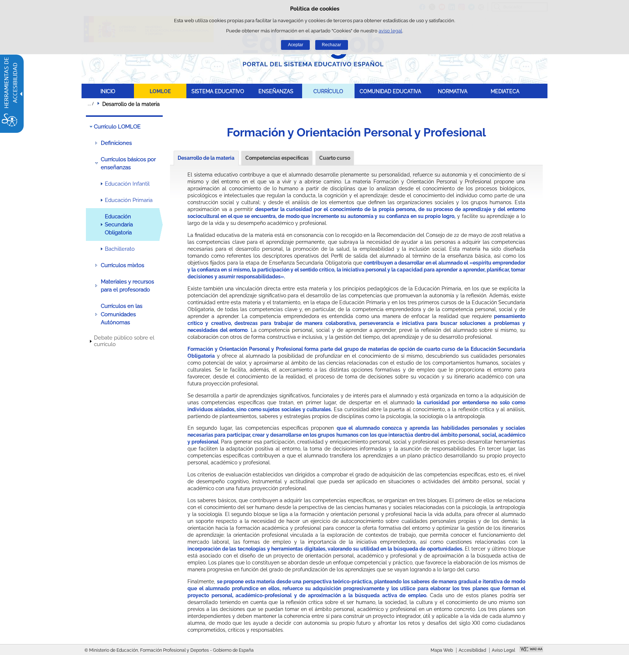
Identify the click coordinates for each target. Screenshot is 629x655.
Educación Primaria (129, 200)
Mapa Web (442, 650)
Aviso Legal (503, 650)
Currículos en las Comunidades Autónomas (121, 314)
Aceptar (295, 44)
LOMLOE (160, 91)
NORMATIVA (452, 91)
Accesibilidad (472, 650)
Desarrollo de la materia (206, 158)
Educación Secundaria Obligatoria (119, 224)
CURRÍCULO (328, 91)
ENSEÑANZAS (275, 91)
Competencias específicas (277, 158)
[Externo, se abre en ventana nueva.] (531, 650)
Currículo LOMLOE (117, 126)
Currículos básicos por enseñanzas (128, 163)
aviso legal (390, 30)
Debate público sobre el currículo (124, 341)
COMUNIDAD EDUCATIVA (390, 91)
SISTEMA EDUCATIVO (217, 91)
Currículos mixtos (122, 265)
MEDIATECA (505, 91)
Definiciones (116, 143)
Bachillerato (120, 249)
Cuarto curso (334, 158)
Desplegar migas (90, 103)
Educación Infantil (127, 183)
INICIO (107, 91)
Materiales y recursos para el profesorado (127, 285)
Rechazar (331, 44)
